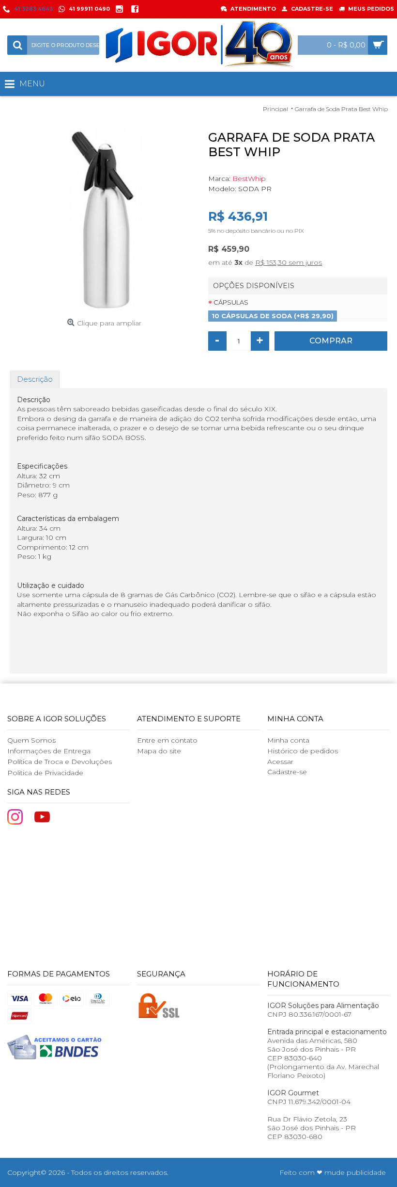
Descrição (35, 379)
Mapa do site (159, 751)
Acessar (280, 761)
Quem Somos (31, 740)
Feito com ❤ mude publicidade (332, 1172)
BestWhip (249, 178)
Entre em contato (167, 740)
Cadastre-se (287, 771)
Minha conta (288, 740)
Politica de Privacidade (45, 772)
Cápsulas (231, 302)
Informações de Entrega (49, 751)
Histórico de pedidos (302, 751)
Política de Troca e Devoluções (59, 761)
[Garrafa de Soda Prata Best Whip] (104, 219)
